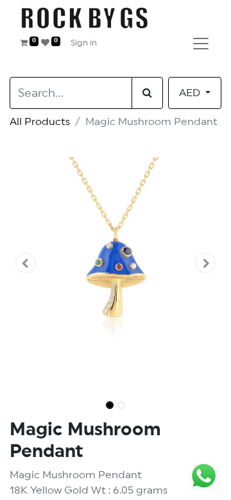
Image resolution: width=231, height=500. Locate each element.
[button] (26, 263)
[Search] (147, 93)
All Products (40, 122)
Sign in (84, 43)
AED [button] (191, 93)
